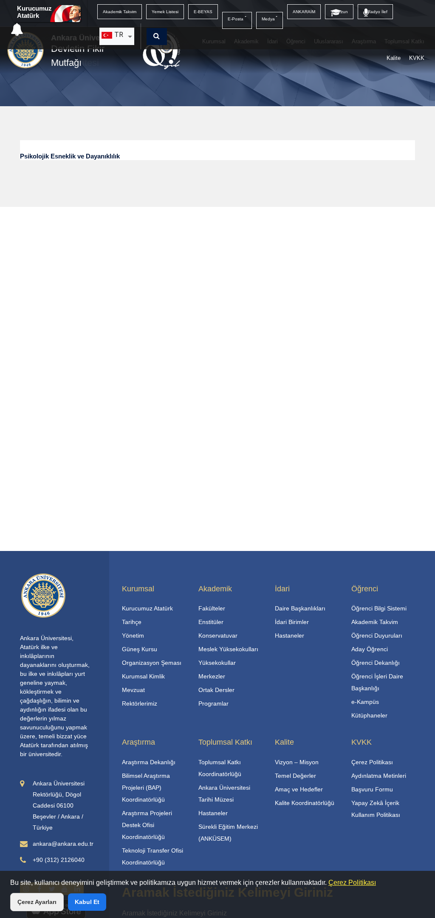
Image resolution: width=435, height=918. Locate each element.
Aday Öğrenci (369, 649)
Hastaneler (289, 635)
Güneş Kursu (139, 649)
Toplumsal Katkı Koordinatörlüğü (219, 768)
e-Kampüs (365, 701)
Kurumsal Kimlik (143, 676)
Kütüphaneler (369, 715)
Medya (268, 19)
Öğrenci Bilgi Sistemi (379, 608)
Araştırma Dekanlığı (148, 762)
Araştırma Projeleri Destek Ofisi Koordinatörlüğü (147, 825)
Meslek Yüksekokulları (228, 649)
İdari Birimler (292, 622)
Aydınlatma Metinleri (378, 775)
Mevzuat (133, 689)
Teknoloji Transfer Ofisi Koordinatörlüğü (152, 856)
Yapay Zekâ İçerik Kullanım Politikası (375, 808)
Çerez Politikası (352, 882)
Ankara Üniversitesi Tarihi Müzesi (224, 793)
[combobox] (116, 36)
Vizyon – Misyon (297, 762)
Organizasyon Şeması (151, 662)
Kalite (394, 58)
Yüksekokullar (217, 662)
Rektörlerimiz (139, 703)
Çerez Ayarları (36, 901)
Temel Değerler (295, 775)
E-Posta (235, 19)
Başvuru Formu (372, 789)
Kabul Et (87, 901)
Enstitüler (210, 622)
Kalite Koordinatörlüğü (304, 802)
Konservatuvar (217, 635)
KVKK (416, 58)
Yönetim (133, 635)
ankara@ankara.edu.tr (63, 843)
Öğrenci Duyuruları (376, 635)
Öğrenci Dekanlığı (375, 662)
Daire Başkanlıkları (300, 608)
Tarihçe (131, 622)
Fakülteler (211, 608)
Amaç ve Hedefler (299, 789)
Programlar (213, 703)
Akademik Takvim (374, 622)
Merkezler (211, 676)
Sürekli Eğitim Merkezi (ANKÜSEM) (228, 832)
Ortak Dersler (216, 689)
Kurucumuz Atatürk (34, 12)
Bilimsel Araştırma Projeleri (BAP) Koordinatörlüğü (146, 787)
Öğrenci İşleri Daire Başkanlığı (377, 682)
